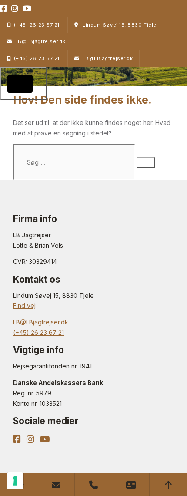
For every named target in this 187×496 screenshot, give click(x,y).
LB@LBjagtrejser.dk (40, 41)
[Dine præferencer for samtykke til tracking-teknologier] (15, 480)
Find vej (24, 305)
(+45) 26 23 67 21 (37, 25)
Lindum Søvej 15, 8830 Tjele (118, 25)
